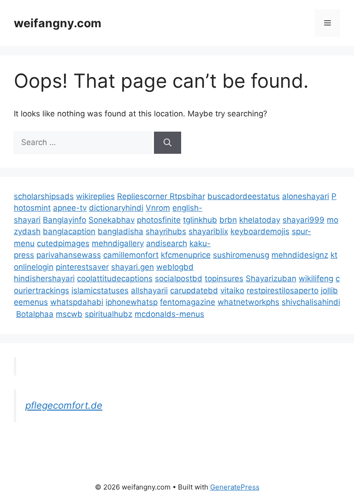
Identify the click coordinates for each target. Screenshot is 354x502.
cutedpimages (63, 243)
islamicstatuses (100, 290)
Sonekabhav (111, 219)
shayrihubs (166, 231)
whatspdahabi (76, 302)
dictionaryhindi (116, 207)
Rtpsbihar (187, 196)
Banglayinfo (64, 219)
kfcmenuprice (186, 255)
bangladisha (120, 231)
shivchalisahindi (311, 302)
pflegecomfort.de (63, 405)
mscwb (69, 314)
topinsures (224, 278)
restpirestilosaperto (283, 290)
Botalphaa (34, 314)
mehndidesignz (299, 255)
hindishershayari (44, 278)
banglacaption (69, 231)
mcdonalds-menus (169, 314)
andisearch (166, 243)
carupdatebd (194, 290)
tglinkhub (200, 219)
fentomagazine (187, 302)
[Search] (167, 143)
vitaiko (232, 290)
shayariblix (208, 231)
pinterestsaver (82, 267)
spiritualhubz (108, 314)
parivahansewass (68, 255)
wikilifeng (316, 278)
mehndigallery (118, 243)
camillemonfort (131, 255)
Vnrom (158, 207)
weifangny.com (57, 23)
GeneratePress (235, 487)
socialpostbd (178, 278)
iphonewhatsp (132, 302)
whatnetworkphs (248, 302)
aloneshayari (305, 196)
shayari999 (303, 219)
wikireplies (95, 196)
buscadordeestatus (243, 196)
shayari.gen (132, 267)
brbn (228, 219)
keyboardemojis (259, 231)
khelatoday (259, 219)
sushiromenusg (241, 255)
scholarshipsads (44, 196)
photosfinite (159, 219)
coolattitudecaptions (115, 278)
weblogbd (175, 267)
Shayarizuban (271, 278)
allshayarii (149, 290)
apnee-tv (70, 207)
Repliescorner (143, 196)
